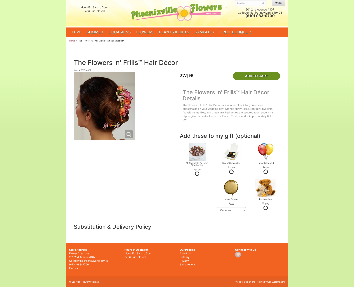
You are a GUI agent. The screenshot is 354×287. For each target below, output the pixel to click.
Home (76, 32)
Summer (95, 32)
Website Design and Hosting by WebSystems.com (260, 282)
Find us (73, 268)
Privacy (184, 260)
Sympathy (205, 32)
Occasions (120, 32)
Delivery (185, 257)
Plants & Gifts (174, 32)
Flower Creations (177, 13)
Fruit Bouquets (236, 32)
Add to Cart (256, 76)
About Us (185, 253)
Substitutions (187, 264)
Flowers (145, 32)
